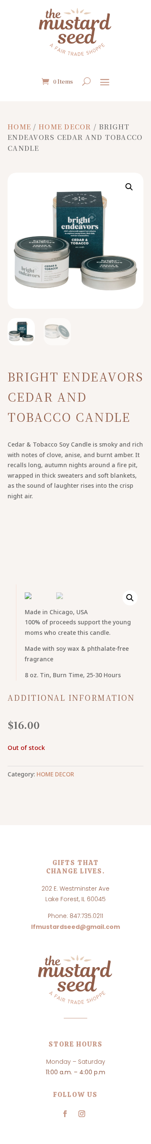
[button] (129, 187)
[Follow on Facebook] (65, 1113)
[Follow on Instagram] (82, 1113)
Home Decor (65, 126)
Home (19, 126)
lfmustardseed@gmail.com (75, 927)
